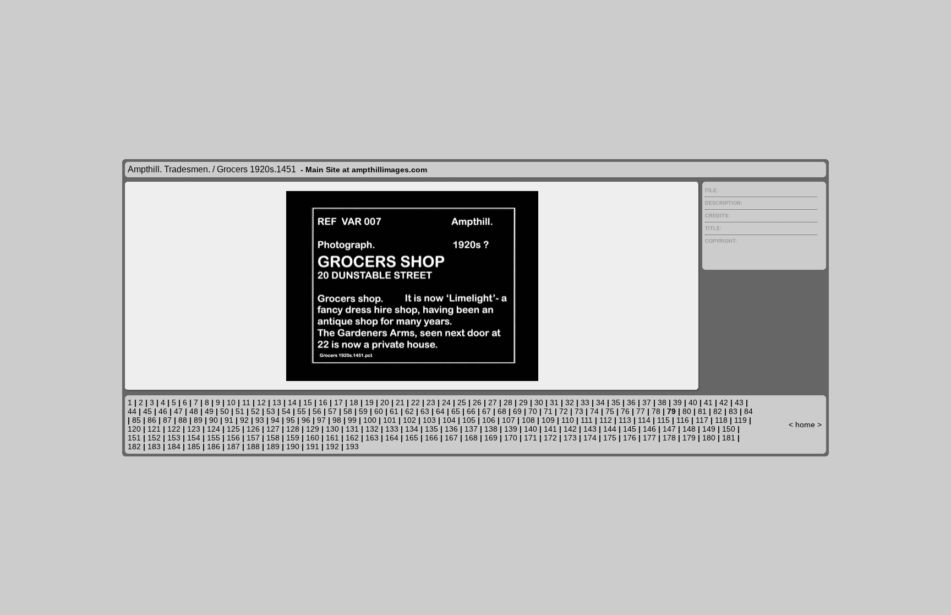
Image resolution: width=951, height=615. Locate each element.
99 (352, 420)
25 (461, 402)
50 (224, 411)
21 (400, 402)
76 (625, 411)
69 (517, 411)
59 (363, 411)
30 (538, 402)
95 (290, 420)
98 (336, 420)
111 (587, 420)
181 (728, 437)
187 (233, 446)
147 (669, 428)
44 (132, 411)
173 (570, 437)
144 (609, 428)
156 (233, 437)
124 (213, 428)
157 (253, 437)
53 (270, 411)
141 (550, 428)
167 (451, 437)
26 (477, 402)
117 (702, 420)
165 (411, 437)
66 (471, 411)
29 (523, 402)
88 (182, 420)
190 (292, 446)
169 (491, 437)
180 (708, 437)
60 (378, 411)
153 (174, 437)
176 (629, 437)
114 (644, 420)
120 (134, 428)
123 (193, 428)
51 (240, 411)
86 (151, 420)
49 (209, 411)
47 (178, 411)
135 (431, 428)
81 (702, 411)
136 (451, 428)
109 (548, 420)
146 (649, 428)
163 (372, 437)
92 (244, 420)
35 (615, 402)
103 (429, 420)
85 (136, 420)
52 (255, 411)
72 (563, 411)
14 (292, 402)
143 (590, 428)
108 (528, 420)
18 (353, 402)
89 (198, 420)
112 (605, 420)
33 (585, 402)
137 (471, 428)
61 (394, 411)
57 (332, 411)
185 (193, 446)
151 (134, 437)
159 (292, 437)
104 (449, 420)
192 (332, 446)
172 (550, 437)
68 (502, 411)
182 (134, 446)
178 (669, 437)
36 (631, 402)
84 (748, 411)
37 (646, 402)
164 (391, 437)
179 (689, 437)
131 (352, 428)
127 (273, 428)
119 (740, 420)
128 (292, 428)
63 (424, 411)
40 (692, 402)
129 (312, 428)
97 (321, 420)
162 (352, 437)
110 (567, 420)
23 (431, 402)
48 (193, 411)
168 (471, 437)
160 (312, 437)
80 (686, 411)
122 (174, 428)
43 (739, 402)
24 (446, 402)
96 (306, 420)
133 (391, 428)
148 (689, 428)
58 (347, 411)
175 (609, 437)
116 (682, 420)
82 (717, 411)
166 (431, 437)
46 (162, 411)
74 (594, 411)
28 (508, 402)
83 (733, 411)
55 (301, 411)
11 (246, 402)
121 (154, 428)
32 (569, 402)
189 (273, 446)
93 (259, 420)
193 (352, 446)
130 (332, 428)
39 (677, 402)
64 (440, 411)
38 (662, 402)
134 (411, 428)
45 (147, 411)
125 (233, 428)
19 (369, 402)
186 (213, 446)
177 (649, 437)
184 (174, 446)
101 (389, 420)
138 (491, 428)
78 (656, 411)
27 (492, 402)
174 (590, 437)
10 (231, 402)
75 (609, 411)
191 (312, 446)
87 (167, 420)
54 (286, 411)
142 (570, 428)
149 (708, 428)
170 (510, 437)
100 (369, 420)
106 (488, 420)
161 (332, 437)
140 (530, 428)
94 (275, 420)
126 (253, 428)
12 (261, 402)
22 (415, 402)
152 (154, 437)
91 (229, 420)
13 (276, 402)
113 (625, 420)
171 (530, 437)
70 (532, 411)
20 (384, 402)
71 (548, 411)
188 (253, 446)
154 (193, 437)
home (805, 424)
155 (213, 437)
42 (723, 402)
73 (579, 411)
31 (554, 402)
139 (510, 428)
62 (409, 411)
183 (154, 446)
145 (629, 428)
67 (486, 411)
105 (469, 420)
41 (708, 402)
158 (273, 437)
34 (600, 402)
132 (372, 428)
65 (455, 411)
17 (338, 402)
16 (323, 402)
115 (663, 420)
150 (728, 428)
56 (317, 411)
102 (409, 420)
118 (721, 420)
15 (307, 402)
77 (640, 411)
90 (213, 420)
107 (508, 420)
